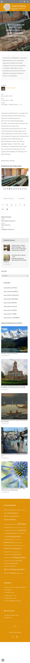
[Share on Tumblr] (15, 203)
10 (20, 187)
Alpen (18, 509)
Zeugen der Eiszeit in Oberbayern (9, 352)
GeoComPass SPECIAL (10, 309)
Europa (22, 522)
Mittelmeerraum (18, 541)
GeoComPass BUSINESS (11, 290)
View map (20, 104)
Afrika (5, 509)
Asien (10, 512)
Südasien (12, 559)
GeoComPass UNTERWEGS (12, 316)
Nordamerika (15, 544)
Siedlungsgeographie (15, 550)
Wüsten (6, 572)
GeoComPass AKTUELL (10, 287)
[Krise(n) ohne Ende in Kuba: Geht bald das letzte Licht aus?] (14, 439)
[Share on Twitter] (7, 203)
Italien (5, 532)
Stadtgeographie (19, 556)
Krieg (5, 535)
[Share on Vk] (2, 208)
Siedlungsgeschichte (8, 553)
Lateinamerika (8, 538)
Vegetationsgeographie (10, 565)
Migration (19, 538)
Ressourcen (7, 551)
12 (24, 187)
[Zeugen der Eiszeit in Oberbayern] (14, 338)
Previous (4, 177)
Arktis (5, 512)
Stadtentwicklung (8, 556)
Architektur (23, 509)
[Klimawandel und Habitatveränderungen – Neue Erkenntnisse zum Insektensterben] (14, 473)
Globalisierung (14, 526)
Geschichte (7, 526)
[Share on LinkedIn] (11, 203)
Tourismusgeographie (11, 562)
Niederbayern (8, 544)
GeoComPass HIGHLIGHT (11, 294)
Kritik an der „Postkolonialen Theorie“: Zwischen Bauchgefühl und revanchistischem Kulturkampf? (13, 385)
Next (26, 177)
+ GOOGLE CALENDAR (8, 197)
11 (22, 187)
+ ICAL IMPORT (21, 197)
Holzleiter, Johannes (11, 87)
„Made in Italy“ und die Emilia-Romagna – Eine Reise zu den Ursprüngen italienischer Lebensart (19, 246)
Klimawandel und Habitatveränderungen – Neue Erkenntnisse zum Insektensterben (13, 488)
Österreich (19, 572)
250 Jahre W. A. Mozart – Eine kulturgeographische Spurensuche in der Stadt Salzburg (15, 257)
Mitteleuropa (9, 541)
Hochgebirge (21, 529)
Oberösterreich (22, 544)
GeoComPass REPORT (10, 302)
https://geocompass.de (8, 220)
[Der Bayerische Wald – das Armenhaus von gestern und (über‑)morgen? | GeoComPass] (15, 7)
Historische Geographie (10, 529)
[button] (3, 660)
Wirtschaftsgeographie (14, 568)
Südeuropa (18, 559)
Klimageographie (12, 532)
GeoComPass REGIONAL (11, 298)
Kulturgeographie (13, 535)
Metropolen (14, 538)
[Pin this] (24, 203)
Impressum (7, 616)
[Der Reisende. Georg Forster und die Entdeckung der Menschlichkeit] (14, 405)
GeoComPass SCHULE (10, 305)
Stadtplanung (7, 559)
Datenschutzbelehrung (11, 614)
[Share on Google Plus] (20, 203)
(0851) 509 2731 (6, 224)
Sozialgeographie (17, 553)
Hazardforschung (21, 526)
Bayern (15, 512)
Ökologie (12, 572)
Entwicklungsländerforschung (11, 523)
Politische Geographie (13, 547)
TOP (15, 625)
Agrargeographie (12, 509)
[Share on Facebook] (2, 203)
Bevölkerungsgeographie (11, 515)
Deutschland (9, 518)
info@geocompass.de (7, 228)
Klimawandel (20, 532)
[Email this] (7, 208)
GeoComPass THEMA (10, 313)
